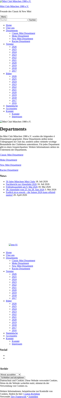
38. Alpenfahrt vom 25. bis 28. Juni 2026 (25, 189)
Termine (10, 44)
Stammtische (12, 106)
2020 (14, 63)
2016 (14, 103)
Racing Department (21, 41)
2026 (14, 46)
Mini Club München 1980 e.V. (14, 6)
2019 (14, 65)
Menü (3, 17)
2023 (14, 54)
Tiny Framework (18, 396)
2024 (14, 52)
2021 (14, 60)
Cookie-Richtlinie (31, 394)
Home (9, 25)
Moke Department (20, 36)
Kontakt (9, 111)
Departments (12, 30)
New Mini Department (22, 38)
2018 (14, 68)
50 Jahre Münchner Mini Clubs (20, 181)
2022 (14, 57)
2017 (14, 71)
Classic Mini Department (23, 33)
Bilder (9, 73)
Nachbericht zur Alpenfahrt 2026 (21, 184)
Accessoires (11, 108)
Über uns (10, 28)
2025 (14, 49)
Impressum (17, 116)
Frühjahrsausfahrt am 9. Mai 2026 (22, 187)
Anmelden (33, 396)
